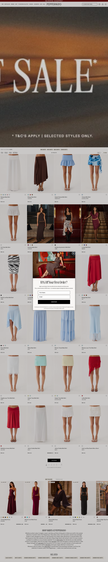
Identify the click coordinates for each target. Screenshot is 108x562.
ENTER (54, 302)
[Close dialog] (73, 253)
